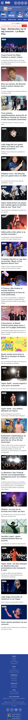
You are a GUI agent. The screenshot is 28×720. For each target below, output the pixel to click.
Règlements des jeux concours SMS (14, 702)
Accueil (3, 19)
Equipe (14, 660)
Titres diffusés (14, 661)
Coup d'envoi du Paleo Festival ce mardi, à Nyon (12, 56)
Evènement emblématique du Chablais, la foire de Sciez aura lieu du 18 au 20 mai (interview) (13, 439)
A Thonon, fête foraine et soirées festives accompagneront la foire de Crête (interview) (13, 291)
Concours (14, 680)
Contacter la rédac (14, 672)
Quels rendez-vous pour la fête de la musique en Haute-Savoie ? (13, 356)
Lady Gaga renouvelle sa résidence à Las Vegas (11, 598)
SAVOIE (14, 25)
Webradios (14, 687)
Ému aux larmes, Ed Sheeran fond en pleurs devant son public (13, 86)
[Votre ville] (15, 3)
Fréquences (14, 663)
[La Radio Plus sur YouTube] (16, 709)
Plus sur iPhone (14, 692)
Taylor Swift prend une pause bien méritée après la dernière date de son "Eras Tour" (13, 205)
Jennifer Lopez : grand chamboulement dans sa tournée (11, 538)
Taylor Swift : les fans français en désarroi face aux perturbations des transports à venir (14, 567)
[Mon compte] (25, 3)
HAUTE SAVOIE (6, 25)
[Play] (2, 13)
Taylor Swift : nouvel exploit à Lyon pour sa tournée (14, 384)
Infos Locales (14, 670)
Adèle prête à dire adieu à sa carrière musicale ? (13, 233)
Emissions (14, 678)
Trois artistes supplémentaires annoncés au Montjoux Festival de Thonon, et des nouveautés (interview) (14, 116)
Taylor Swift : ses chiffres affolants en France (12, 410)
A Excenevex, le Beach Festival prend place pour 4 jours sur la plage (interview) (13, 325)
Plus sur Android (14, 693)
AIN (19, 25)
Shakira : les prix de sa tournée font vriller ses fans (13, 510)
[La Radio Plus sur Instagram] (20, 709)
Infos (20, 19)
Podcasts (14, 685)
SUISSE (25, 25)
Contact (14, 658)
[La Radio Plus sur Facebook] (7, 709)
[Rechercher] (22, 3)
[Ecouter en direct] (19, 3)
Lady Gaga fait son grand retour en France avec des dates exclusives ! (12, 146)
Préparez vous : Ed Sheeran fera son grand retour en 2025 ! (13, 176)
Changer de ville (23, 23)
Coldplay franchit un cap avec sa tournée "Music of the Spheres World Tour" (14, 261)
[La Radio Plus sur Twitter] (11, 709)
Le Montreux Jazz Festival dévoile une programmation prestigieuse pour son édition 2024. (13, 476)
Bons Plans (12, 19)
